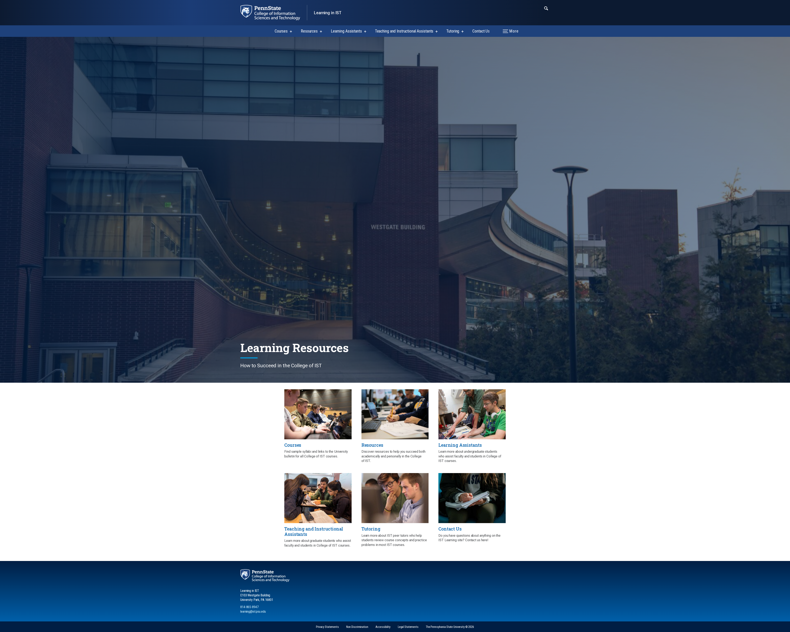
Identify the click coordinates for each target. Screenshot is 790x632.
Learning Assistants (346, 31)
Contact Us (481, 31)
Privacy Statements (327, 627)
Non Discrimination (357, 627)
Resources (309, 31)
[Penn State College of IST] (273, 12)
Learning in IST (328, 12)
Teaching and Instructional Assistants (404, 31)
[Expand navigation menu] (546, 8)
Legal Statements (408, 627)
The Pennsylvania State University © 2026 (450, 627)
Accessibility (382, 627)
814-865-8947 (249, 607)
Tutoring (452, 31)
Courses (281, 31)
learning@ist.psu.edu (253, 611)
